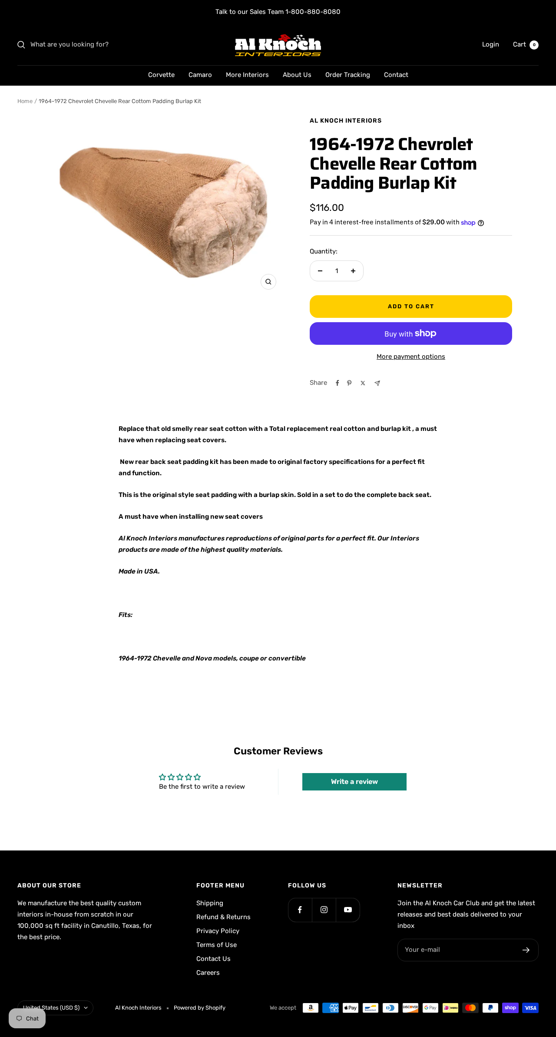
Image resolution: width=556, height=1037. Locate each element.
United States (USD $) (51, 1007)
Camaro (200, 75)
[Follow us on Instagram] (324, 910)
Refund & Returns (223, 917)
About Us (297, 75)
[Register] (526, 950)
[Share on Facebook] (337, 383)
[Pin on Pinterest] (349, 383)
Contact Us (213, 959)
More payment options (411, 356)
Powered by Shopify (199, 1007)
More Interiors (247, 75)
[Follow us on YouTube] (348, 910)
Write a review (354, 781)
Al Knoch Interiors (346, 120)
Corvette (161, 75)
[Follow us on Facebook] (300, 910)
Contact (396, 75)
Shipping (209, 903)
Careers (208, 973)
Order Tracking (347, 75)
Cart (524, 44)
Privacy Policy (217, 931)
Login (490, 44)
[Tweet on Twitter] (363, 383)
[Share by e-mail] (377, 383)
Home (25, 101)
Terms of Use (216, 945)
